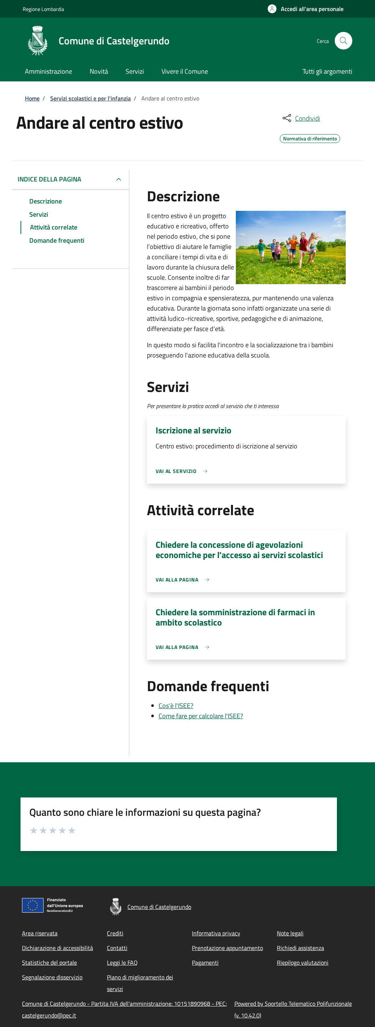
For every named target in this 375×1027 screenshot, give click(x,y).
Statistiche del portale (49, 962)
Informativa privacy (216, 933)
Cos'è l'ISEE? (176, 706)
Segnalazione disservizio (52, 977)
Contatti (117, 947)
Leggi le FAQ (122, 962)
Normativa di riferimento (310, 137)
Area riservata (39, 933)
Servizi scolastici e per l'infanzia (90, 98)
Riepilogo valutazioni (302, 962)
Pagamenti (205, 962)
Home (32, 98)
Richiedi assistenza (300, 947)
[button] (305, 9)
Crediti (115, 933)
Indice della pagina (49, 179)
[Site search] (343, 40)
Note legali (290, 933)
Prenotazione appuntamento (227, 947)
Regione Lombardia (43, 9)
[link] (183, 471)
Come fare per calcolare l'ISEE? (201, 716)
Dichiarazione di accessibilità (57, 947)
